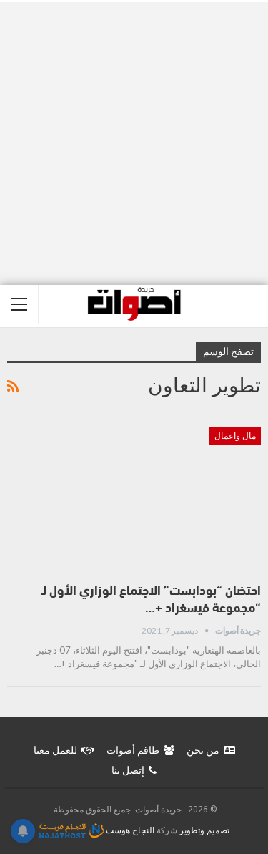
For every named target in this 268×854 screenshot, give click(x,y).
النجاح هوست (129, 830)
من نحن (203, 750)
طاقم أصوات (132, 750)
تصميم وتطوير (204, 830)
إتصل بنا (127, 770)
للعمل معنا (55, 750)
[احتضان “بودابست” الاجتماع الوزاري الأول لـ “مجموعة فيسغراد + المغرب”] (134, 501)
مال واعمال (235, 436)
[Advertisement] (134, 143)
